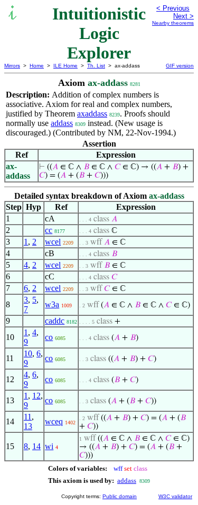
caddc (54, 320)
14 (36, 446)
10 (28, 353)
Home (37, 66)
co (49, 337)
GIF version (180, 66)
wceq (54, 421)
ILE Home (65, 66)
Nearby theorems (173, 23)
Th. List (96, 66)
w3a (52, 304)
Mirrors (12, 66)
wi (49, 446)
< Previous (173, 8)
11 (28, 416)
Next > (183, 16)
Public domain (119, 496)
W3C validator (175, 496)
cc (48, 230)
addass (62, 123)
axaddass (92, 113)
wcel (53, 241)
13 (28, 426)
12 (36, 395)
